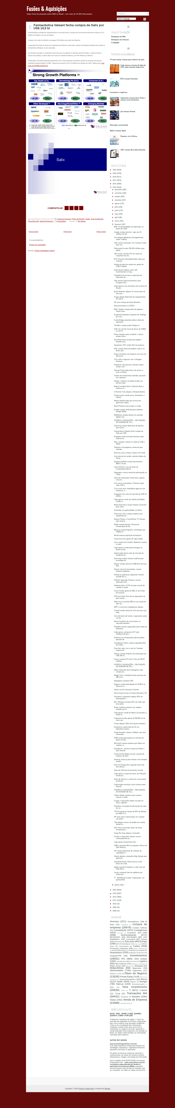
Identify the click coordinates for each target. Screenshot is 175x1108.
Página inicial (67, 231)
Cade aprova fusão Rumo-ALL (125, 842)
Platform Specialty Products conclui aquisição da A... (127, 581)
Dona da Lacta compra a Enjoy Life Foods (129, 453)
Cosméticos (131, 933)
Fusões (136, 946)
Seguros (133, 982)
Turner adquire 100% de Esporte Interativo (129, 724)
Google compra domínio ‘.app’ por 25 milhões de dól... (127, 233)
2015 (114, 187)
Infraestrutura (116, 952)
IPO (123, 959)
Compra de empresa (64, 219)
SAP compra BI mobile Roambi (132, 150)
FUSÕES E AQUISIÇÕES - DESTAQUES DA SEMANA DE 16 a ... (129, 421)
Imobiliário (132, 950)
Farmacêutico (124, 946)
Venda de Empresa (46, 221)
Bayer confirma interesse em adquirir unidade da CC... (127, 708)
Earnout (144, 939)
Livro (134, 961)
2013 (114, 893)
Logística (143, 961)
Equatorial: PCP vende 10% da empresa (129, 345)
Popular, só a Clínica (128, 136)
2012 (114, 897)
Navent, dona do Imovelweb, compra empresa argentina (127, 570)
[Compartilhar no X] (71, 208)
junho (117, 210)
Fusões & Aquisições (47, 8)
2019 (114, 173)
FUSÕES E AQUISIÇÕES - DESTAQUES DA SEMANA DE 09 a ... (129, 665)
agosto (117, 203)
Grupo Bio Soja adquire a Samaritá (127, 833)
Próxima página (33, 231)
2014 (114, 890)
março (117, 221)
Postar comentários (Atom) (45, 251)
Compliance (124, 924)
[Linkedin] (147, 19)
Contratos (120, 933)
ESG (118, 944)
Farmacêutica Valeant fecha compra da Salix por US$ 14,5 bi (69, 27)
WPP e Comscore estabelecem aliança (128, 607)
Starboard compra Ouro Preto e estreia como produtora (132, 99)
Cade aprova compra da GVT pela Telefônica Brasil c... (126, 633)
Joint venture (140, 959)
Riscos (144, 979)
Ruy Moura (82, 221)
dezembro (118, 190)
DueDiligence (115, 939)
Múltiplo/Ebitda (116, 968)
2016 (114, 184)
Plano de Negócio (78, 219)
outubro (117, 196)
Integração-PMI (115, 956)
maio (116, 214)
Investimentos (138, 955)
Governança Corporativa (119, 948)
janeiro (117, 885)
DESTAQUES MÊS (134, 937)
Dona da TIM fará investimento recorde (128, 770)
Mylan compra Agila (118, 131)
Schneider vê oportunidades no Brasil (128, 510)
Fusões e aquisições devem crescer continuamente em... (127, 837)
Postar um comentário (37, 245)
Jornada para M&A (123, 961)
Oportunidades (116, 970)
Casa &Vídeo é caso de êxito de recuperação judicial (126, 468)
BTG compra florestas (129, 79)
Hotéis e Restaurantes (140, 948)
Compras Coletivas (140, 928)
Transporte (124, 997)
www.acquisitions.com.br (135, 1062)
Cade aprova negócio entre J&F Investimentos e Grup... (125, 271)
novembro (118, 193)
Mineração (129, 966)
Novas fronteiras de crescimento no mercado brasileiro (127, 622)
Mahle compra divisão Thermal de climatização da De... (126, 525)
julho (116, 207)
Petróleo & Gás (115, 973)
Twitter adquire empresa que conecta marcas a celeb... (127, 796)
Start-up (119, 984)
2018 (114, 177)
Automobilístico (133, 922)
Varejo (113, 1000)
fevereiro (118, 224)
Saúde (87, 219)
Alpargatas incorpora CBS (123, 681)
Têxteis (123, 990)
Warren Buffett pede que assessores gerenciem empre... (127, 402)
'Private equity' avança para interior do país (127, 60)
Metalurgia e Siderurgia (138, 964)
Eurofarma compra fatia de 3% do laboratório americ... (126, 728)
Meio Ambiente (120, 964)
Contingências (140, 930)
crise (145, 933)
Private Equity (126, 977)
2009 (114, 907)
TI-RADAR (143, 990)
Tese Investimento (97, 219)
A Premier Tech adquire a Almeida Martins (129, 392)
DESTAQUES (115, 937)
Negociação (136, 968)
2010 (114, 904)
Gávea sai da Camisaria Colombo (126, 690)
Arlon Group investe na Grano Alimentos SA (130, 693)
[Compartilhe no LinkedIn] (81, 208)
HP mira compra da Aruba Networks (127, 302)
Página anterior (101, 231)
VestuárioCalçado (125, 1003)
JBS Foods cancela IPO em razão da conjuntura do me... (128, 255)
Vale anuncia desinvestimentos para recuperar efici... (127, 282)
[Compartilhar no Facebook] (144, 19)
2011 (114, 900)
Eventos (137, 944)
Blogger (107, 1089)
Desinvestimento (128, 935)
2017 (114, 180)
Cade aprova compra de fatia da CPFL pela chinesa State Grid (133, 66)
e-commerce (130, 939)
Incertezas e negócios (118, 92)
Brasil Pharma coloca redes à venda (127, 406)
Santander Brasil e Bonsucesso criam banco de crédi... (128, 863)
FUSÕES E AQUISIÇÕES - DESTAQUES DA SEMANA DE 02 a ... (129, 791)
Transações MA (33, 221)
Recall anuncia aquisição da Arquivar (127, 535)
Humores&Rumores (119, 950)
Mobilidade (139, 966)
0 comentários (61, 221)
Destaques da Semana (120, 40)
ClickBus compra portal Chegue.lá (126, 325)
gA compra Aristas (127, 111)
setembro (118, 200)
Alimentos (114, 921)
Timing (117, 994)
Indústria (142, 950)
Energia (143, 941)
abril (116, 217)
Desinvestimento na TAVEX (124, 306)
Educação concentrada (119, 125)
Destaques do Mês (118, 37)
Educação (129, 941)
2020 (114, 170)
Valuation (136, 997)
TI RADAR (115, 43)
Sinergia (143, 981)
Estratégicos (126, 944)
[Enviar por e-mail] (67, 208)
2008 (114, 911)
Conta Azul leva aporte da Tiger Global (128, 539)
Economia (117, 941)
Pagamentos (137, 971)
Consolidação (120, 930)
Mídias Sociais (115, 966)
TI (130, 990)
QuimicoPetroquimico (128, 979)
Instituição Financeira (136, 953)
